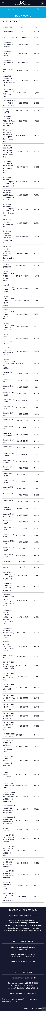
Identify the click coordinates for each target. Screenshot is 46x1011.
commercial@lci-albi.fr (26, 978)
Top (44, 1009)
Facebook (31, 993)
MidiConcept (39, 1008)
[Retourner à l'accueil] (23, 3)
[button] (3, 3)
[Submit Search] (38, 9)
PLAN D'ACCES (29, 961)
